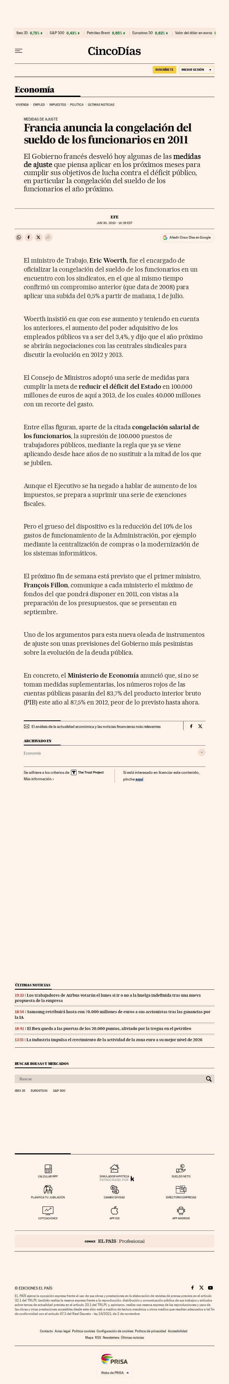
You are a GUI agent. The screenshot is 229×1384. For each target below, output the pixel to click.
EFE (115, 217)
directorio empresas (181, 1197)
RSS (98, 1337)
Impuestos (57, 105)
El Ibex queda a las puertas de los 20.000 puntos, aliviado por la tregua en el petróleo (109, 1028)
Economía (34, 90)
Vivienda (22, 105)
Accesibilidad (177, 1331)
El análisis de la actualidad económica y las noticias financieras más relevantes (96, 726)
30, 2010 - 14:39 (114, 223)
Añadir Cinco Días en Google (190, 237)
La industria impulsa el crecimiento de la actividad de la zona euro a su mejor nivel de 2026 (114, 1039)
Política (77, 105)
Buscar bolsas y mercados (42, 1064)
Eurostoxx (39, 1091)
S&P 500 (57, 33)
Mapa (89, 1337)
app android (181, 1218)
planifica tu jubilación (48, 1197)
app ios (114, 1218)
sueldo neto (181, 1176)
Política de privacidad (150, 1331)
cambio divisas (114, 1197)
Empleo (39, 105)
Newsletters (111, 1337)
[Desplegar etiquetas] (202, 752)
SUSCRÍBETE (164, 70)
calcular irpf (48, 1176)
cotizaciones (48, 1218)
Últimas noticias (101, 105)
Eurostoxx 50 (142, 33)
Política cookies (83, 1331)
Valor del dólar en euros (193, 33)
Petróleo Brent (98, 33)
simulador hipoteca (114, 1176)
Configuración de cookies (115, 1331)
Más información (38, 779)
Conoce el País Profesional (114, 1241)
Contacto (46, 1331)
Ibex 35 (22, 33)
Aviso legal (62, 1331)
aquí (139, 779)
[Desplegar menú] (19, 51)
